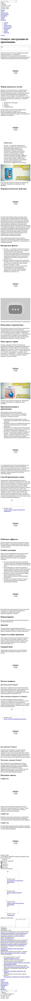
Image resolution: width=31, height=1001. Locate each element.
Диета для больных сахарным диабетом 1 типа (16, 967)
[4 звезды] (21, 856)
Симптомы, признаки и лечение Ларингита (12, 936)
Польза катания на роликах (14, 892)
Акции (2, 18)
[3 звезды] (15, 856)
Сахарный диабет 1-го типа (11, 958)
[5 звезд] (26, 856)
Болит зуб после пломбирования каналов (15, 719)
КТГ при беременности (7, 938)
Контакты (3, 20)
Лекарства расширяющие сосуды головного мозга (14, 933)
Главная (3, 10)
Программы (4, 15)
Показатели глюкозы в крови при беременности (14, 944)
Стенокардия (10, 915)
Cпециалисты (4, 13)
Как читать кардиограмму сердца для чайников (13, 941)
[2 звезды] (9, 856)
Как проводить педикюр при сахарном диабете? (17, 976)
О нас (2, 11)
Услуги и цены (5, 14)
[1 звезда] (3, 856)
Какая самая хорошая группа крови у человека (13, 953)
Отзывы (3, 17)
